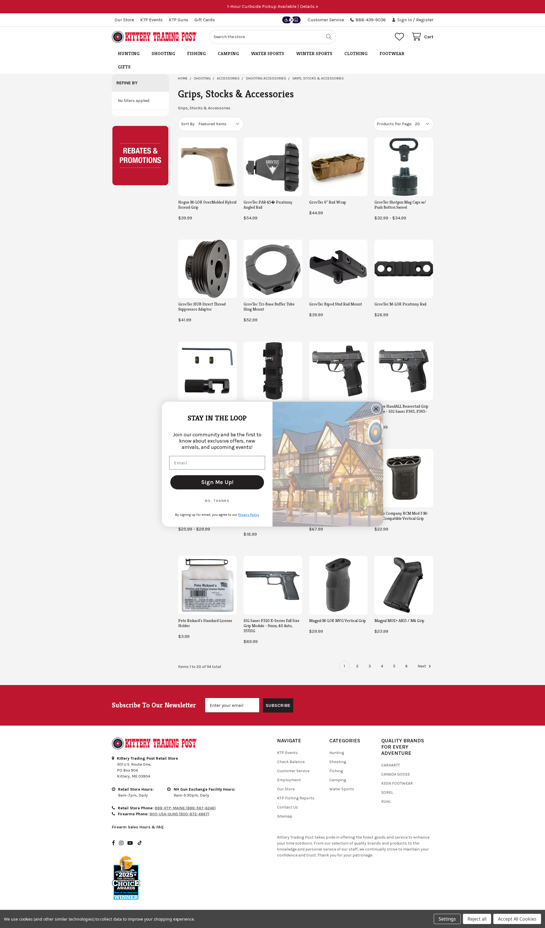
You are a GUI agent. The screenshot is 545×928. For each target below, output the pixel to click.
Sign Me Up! (217, 482)
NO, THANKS (217, 501)
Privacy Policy (248, 515)
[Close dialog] (376, 409)
